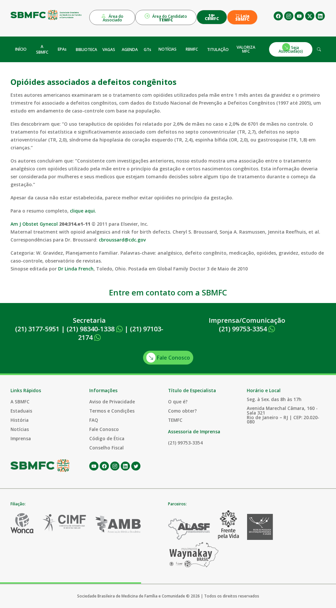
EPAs (62, 49)
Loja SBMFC (242, 17)
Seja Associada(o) (291, 49)
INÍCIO (21, 49)
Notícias (19, 429)
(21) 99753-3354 (243, 328)
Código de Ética (106, 438)
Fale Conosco (173, 357)
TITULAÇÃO (218, 49)
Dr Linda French (76, 269)
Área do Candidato (169, 18)
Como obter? (182, 411)
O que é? (178, 401)
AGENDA (130, 49)
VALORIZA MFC (246, 49)
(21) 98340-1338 (91, 328)
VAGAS (108, 49)
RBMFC (192, 49)
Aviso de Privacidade (112, 401)
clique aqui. (83, 211)
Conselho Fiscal (106, 447)
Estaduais (21, 411)
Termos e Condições (112, 411)
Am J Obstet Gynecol (34, 224)
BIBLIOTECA (86, 49)
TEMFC (175, 420)
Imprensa (20, 438)
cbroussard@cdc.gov (122, 240)
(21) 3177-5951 (37, 328)
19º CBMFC (212, 17)
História (19, 420)
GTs (147, 49)
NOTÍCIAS (167, 49)
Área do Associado (113, 18)
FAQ (93, 420)
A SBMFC (42, 49)
